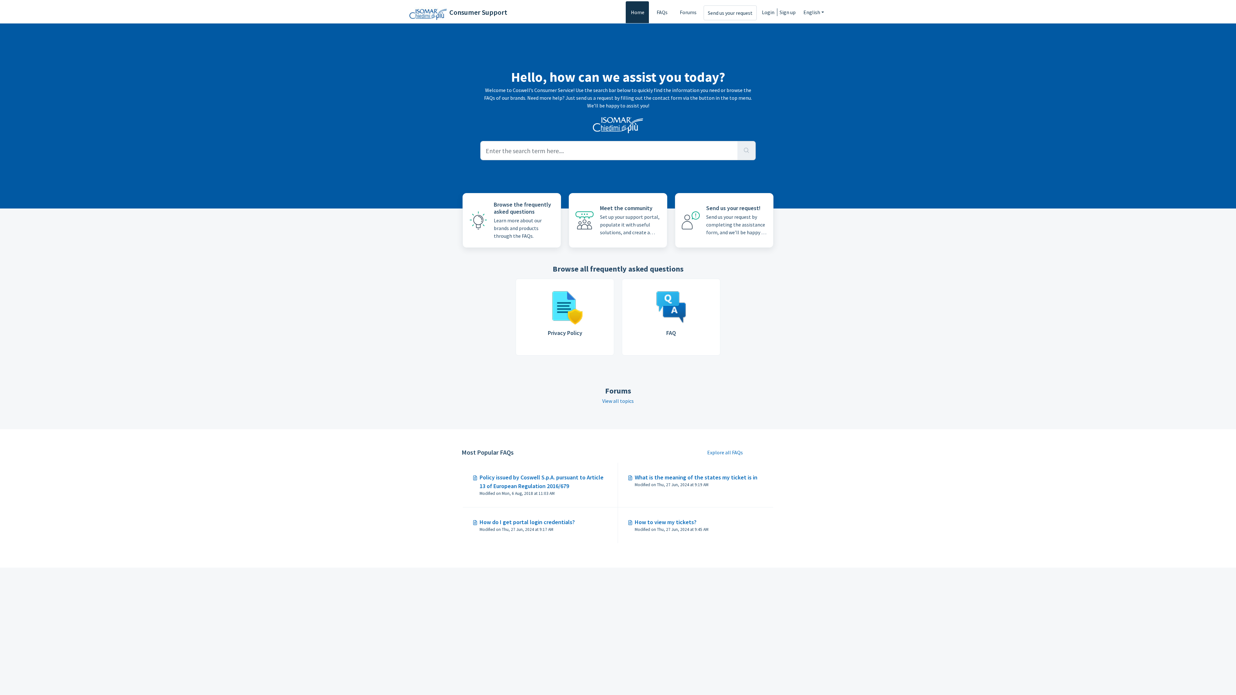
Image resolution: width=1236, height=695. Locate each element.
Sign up (788, 12)
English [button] (811, 12)
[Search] (746, 150)
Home (637, 12)
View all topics (618, 401)
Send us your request (730, 13)
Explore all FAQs (725, 452)
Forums (688, 12)
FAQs (662, 12)
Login (768, 12)
